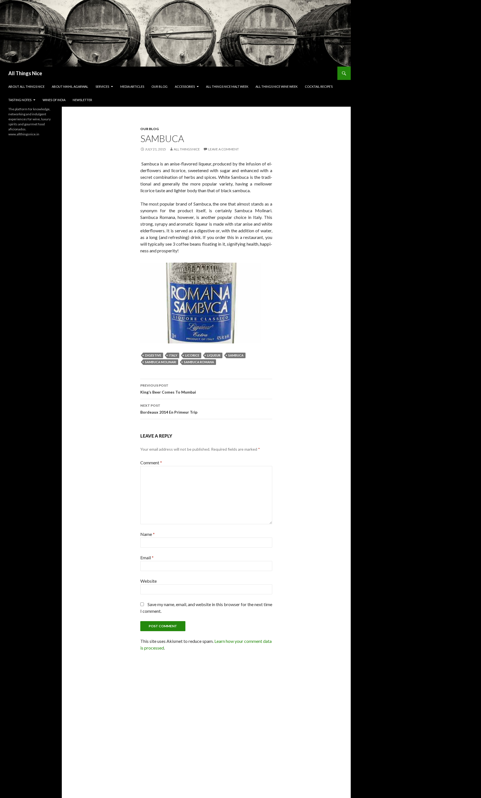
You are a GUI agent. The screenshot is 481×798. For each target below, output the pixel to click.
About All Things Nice (26, 86)
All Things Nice (25, 73)
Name (147, 534)
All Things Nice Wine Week (277, 86)
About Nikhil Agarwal (70, 86)
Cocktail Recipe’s (319, 86)
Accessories (185, 86)
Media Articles (132, 86)
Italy (173, 355)
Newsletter (82, 100)
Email (147, 557)
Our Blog (159, 86)
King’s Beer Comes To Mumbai (168, 388)
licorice (192, 355)
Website (148, 581)
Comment (151, 462)
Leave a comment (223, 149)
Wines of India (54, 100)
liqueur (213, 355)
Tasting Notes (19, 100)
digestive (153, 355)
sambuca (236, 355)
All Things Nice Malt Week (227, 86)
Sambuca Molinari (160, 362)
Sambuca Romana (199, 362)
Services (102, 86)
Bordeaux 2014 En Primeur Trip (168, 408)
